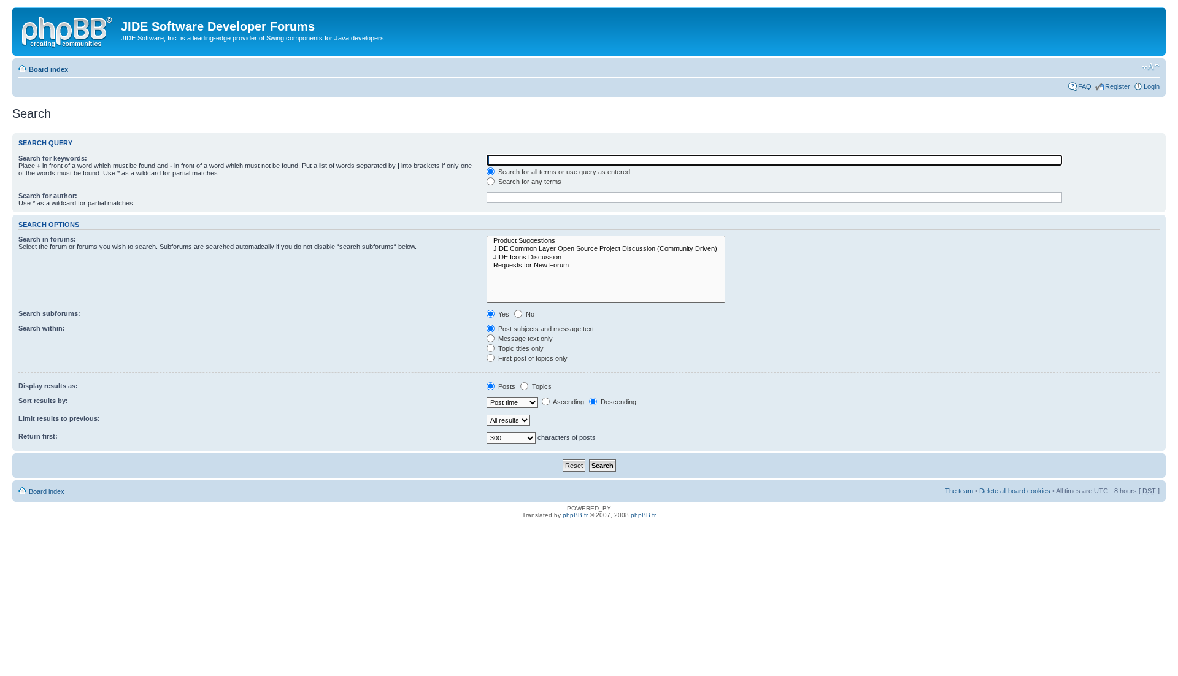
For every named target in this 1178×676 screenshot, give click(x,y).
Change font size (1151, 66)
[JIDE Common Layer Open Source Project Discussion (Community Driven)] (606, 249)
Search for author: (47, 195)
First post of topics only (532, 358)
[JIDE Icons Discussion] (606, 257)
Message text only (524, 338)
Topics (541, 386)
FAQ (1084, 86)
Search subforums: (49, 313)
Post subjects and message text (545, 328)
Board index (48, 69)
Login (1152, 86)
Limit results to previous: (59, 418)
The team (959, 490)
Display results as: (48, 386)
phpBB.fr (575, 515)
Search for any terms (528, 181)
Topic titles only (520, 348)
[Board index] (68, 30)
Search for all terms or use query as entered (563, 171)
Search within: (41, 328)
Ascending (568, 401)
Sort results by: (43, 400)
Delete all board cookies (1014, 490)
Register (1117, 86)
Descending (617, 401)
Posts (505, 386)
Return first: (38, 436)
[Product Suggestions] (606, 241)
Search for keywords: (52, 158)
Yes (502, 314)
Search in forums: (47, 239)
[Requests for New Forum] (606, 265)
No (529, 314)
